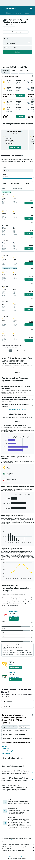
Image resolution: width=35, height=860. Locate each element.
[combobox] (19, 170)
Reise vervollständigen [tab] (21, 730)
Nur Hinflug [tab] (29, 71)
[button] (3, 8)
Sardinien (23, 856)
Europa (13, 856)
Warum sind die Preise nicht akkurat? (13, 850)
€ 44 (4, 20)
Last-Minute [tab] (22, 71)
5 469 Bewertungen (14, 665)
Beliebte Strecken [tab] (7, 734)
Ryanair (11, 660)
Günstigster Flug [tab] (6, 71)
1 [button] (10, 351)
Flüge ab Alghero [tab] (24, 727)
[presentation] (12, 24)
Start (9, 856)
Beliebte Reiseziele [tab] (20, 734)
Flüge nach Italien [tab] (7, 730)
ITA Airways (12, 672)
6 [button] (24, 351)
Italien (18, 856)
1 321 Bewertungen (14, 677)
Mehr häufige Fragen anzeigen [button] (17, 409)
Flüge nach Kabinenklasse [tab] (10, 727)
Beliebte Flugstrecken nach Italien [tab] (22, 738)
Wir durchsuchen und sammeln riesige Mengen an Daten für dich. (16, 847)
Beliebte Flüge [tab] (6, 738)
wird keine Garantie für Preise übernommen (12, 840)
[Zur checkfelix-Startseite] (11, 8)
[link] (15, 147)
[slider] (33, 178)
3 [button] (17, 351)
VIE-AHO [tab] (17, 372)
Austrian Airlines (13, 611)
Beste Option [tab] (14, 71)
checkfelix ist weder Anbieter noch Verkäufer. (15, 844)
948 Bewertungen (14, 616)
